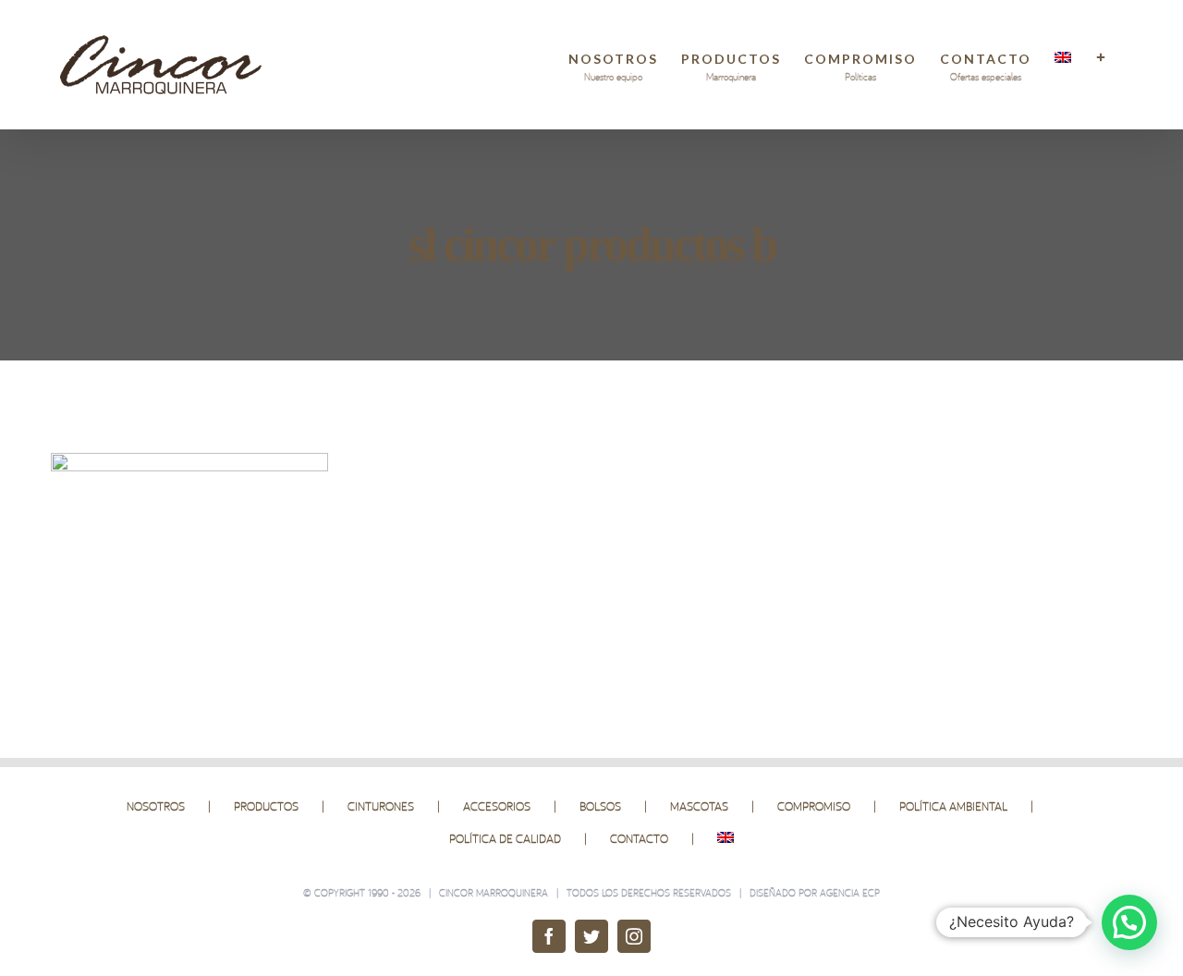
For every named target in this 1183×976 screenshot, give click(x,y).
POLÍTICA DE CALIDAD (505, 838)
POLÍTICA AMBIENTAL (953, 806)
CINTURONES (381, 806)
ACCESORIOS (497, 806)
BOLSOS (600, 806)
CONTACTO (639, 838)
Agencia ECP (850, 892)
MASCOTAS (699, 806)
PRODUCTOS (266, 806)
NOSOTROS (156, 806)
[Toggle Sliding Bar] (1101, 57)
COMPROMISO (813, 806)
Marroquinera (512, 892)
